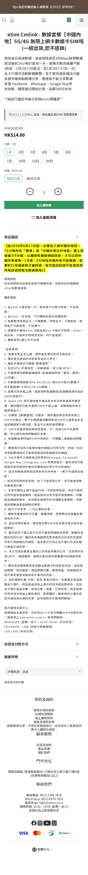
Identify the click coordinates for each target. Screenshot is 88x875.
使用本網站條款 (44, 710)
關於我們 (44, 752)
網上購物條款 (44, 718)
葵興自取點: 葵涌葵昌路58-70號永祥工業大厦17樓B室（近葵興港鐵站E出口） (44, 773)
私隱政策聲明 (44, 714)
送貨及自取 (44, 745)
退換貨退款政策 (44, 722)
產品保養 (44, 748)
